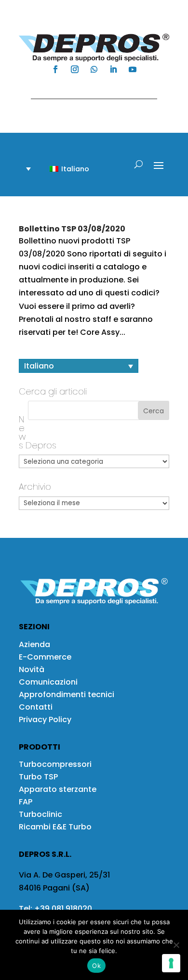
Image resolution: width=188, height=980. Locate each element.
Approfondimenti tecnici (66, 694)
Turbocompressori (55, 764)
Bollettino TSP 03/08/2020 (72, 228)
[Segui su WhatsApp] (94, 69)
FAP (25, 801)
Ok (96, 965)
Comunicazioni (48, 681)
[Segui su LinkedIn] (113, 69)
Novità (31, 669)
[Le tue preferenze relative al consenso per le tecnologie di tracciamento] (171, 963)
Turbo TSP (38, 776)
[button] (64, 168)
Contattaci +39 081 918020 (89, 89)
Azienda (34, 644)
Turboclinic (40, 814)
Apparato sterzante (57, 789)
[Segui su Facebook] (55, 69)
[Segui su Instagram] (74, 69)
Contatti (36, 707)
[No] (176, 945)
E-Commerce (45, 656)
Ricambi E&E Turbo (55, 826)
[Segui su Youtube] (132, 69)
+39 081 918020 (63, 908)
